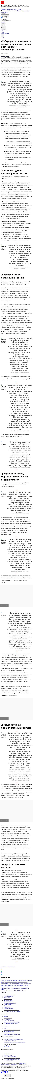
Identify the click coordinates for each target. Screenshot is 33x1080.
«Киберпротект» (5, 56)
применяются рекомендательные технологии (13, 1064)
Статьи (2, 37)
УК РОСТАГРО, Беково (19, 991)
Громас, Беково (27, 983)
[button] (2, 30)
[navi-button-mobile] (2, 35)
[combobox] (7, 1075)
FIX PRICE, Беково (27, 980)
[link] (3, 27)
